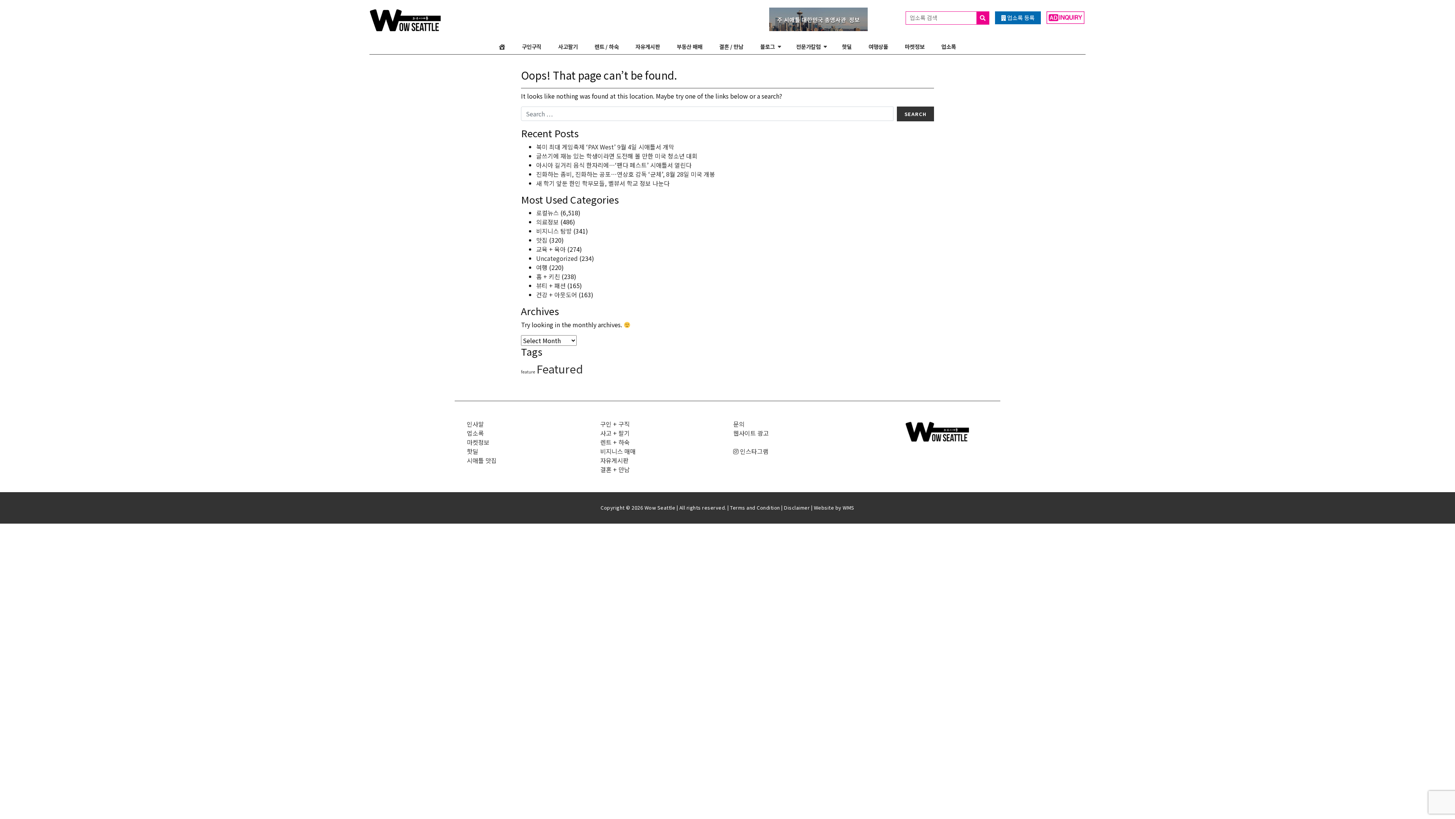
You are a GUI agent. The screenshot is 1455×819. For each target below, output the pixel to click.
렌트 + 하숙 (615, 442)
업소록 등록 (1020, 18)
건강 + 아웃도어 (556, 294)
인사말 (475, 423)
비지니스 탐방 (554, 230)
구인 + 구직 (615, 423)
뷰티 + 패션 (551, 285)
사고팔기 (568, 46)
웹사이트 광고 (751, 433)
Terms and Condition (755, 507)
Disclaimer (797, 507)
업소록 (948, 46)
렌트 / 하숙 (607, 46)
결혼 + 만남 (615, 469)
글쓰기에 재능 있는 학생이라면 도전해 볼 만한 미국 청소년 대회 (617, 155)
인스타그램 (753, 451)
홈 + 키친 (548, 276)
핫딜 (847, 46)
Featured (560, 369)
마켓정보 (915, 46)
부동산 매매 (689, 46)
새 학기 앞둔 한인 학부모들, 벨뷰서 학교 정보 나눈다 (603, 183)
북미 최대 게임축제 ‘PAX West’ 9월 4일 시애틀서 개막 (605, 146)
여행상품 (878, 46)
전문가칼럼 (808, 46)
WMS (848, 507)
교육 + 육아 (551, 249)
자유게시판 (647, 46)
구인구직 (531, 46)
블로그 (767, 46)
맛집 (542, 240)
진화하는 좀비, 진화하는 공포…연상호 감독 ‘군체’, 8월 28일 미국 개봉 (625, 174)
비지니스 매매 (618, 451)
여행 (542, 267)
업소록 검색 (924, 18)
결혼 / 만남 (731, 46)
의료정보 (547, 221)
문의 (739, 423)
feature (528, 372)
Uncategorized (557, 258)
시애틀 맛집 (482, 460)
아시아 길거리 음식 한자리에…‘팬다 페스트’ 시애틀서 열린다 (614, 164)
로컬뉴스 (547, 212)
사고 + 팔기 (615, 433)
